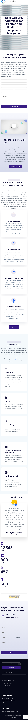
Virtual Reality (4, 688)
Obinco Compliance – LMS (7, 698)
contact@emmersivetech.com (12, 617)
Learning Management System (8, 700)
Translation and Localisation (8, 690)
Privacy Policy (14, 717)
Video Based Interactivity (7, 683)
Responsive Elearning (6, 685)
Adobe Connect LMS (6, 702)
